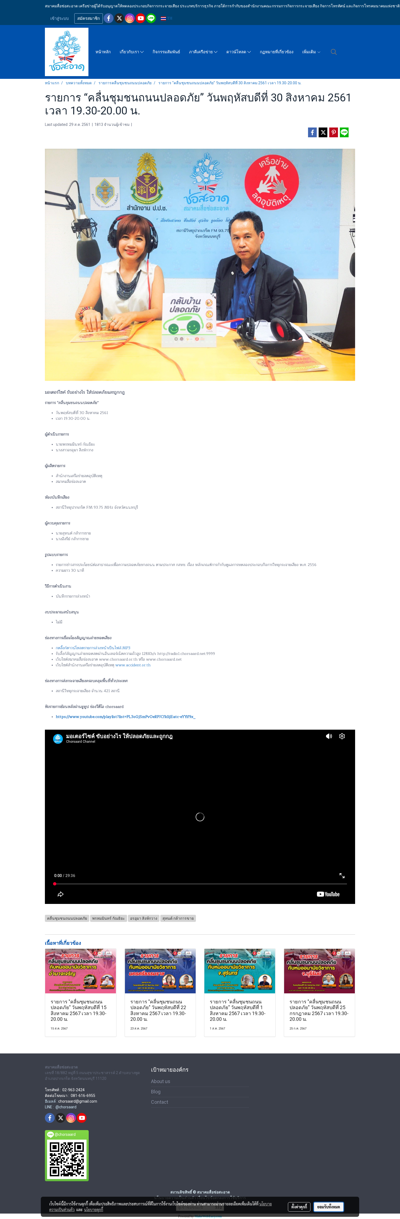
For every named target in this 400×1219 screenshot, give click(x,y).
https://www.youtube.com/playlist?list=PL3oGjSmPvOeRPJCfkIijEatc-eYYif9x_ (125, 717)
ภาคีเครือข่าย (201, 51)
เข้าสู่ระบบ (59, 18)
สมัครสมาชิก (88, 18)
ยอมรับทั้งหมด (328, 1206)
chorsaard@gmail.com (77, 1101)
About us (160, 1081)
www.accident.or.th (132, 665)
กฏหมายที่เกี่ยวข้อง (276, 51)
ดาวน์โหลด (236, 51)
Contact (159, 1102)
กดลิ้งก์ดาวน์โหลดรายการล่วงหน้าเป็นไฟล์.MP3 (93, 648)
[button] (334, 52)
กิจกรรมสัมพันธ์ (166, 51)
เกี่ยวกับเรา (130, 51)
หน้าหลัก (103, 51)
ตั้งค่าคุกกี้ (299, 1206)
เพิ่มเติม (309, 51)
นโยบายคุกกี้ (93, 1209)
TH (169, 18)
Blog (156, 1091)
